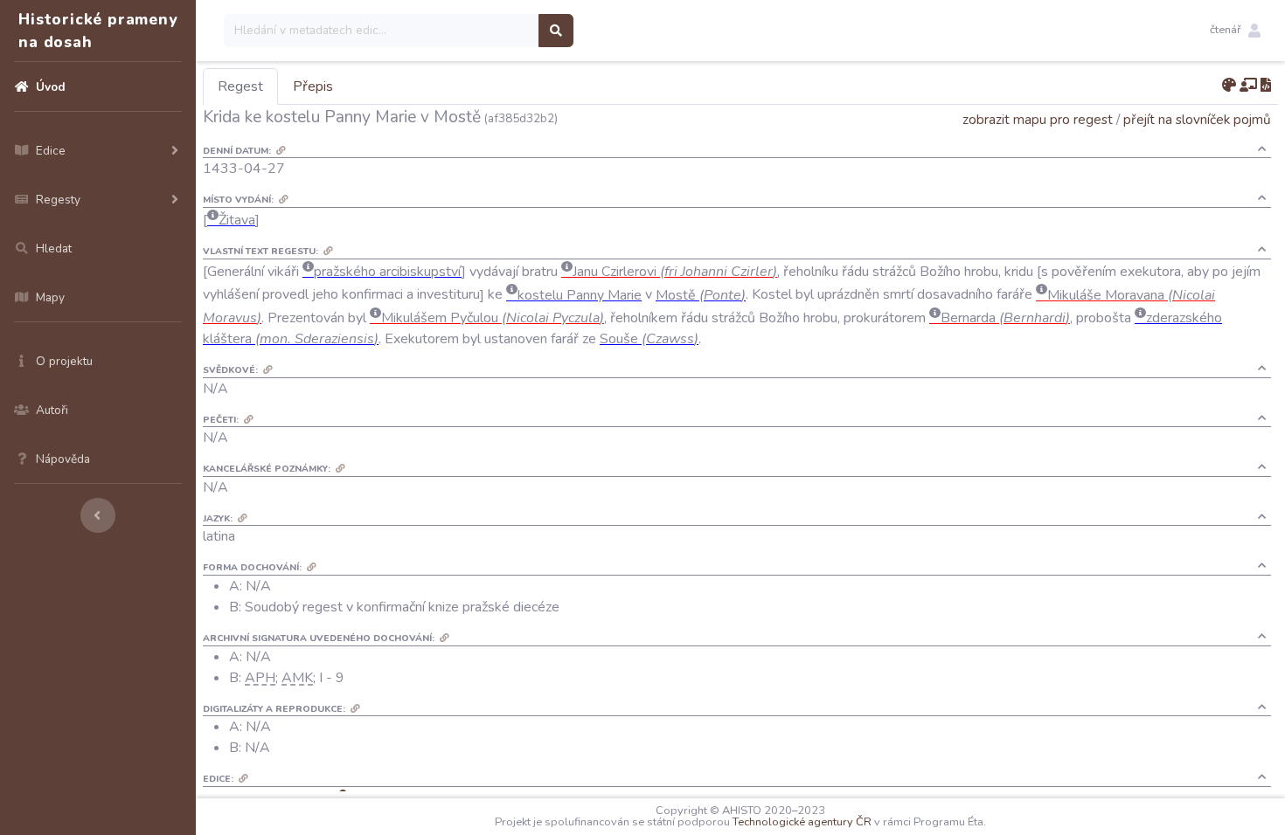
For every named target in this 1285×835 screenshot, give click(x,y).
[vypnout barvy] (1229, 85)
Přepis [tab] (313, 86)
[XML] (1266, 85)
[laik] (1248, 85)
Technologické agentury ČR (802, 822)
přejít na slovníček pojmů (1197, 119)
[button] (1235, 30)
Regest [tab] (240, 86)
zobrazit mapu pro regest (1037, 119)
